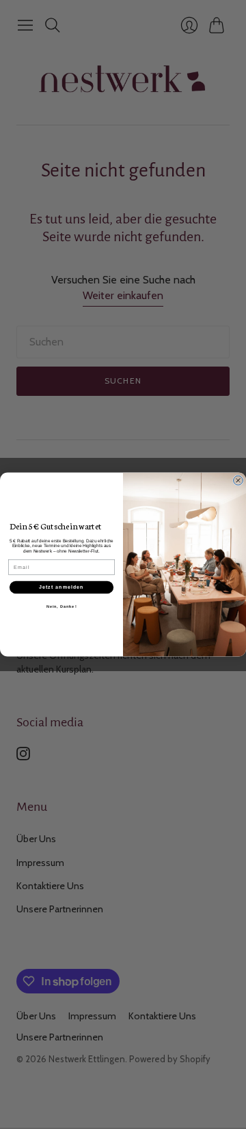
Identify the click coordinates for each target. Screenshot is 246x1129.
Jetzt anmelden (61, 587)
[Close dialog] (238, 480)
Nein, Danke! (61, 606)
